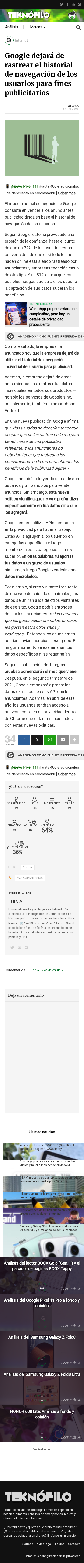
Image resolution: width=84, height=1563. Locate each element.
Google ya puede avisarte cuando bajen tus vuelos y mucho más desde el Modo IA (48, 1163)
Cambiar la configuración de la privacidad (52, 1556)
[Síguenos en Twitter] (13, 948)
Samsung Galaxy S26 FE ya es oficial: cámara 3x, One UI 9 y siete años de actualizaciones (49, 1228)
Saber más (67, 193)
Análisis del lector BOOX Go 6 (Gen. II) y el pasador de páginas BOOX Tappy (47, 1147)
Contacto (74, 1544)
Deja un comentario (46, 970)
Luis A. (75, 106)
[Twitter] (62, 4)
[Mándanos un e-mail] (20, 948)
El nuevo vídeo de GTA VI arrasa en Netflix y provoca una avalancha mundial (48, 1211)
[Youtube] (73, 4)
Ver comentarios (30, 877)
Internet (21, 40)
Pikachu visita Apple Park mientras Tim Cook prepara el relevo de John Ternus (48, 1195)
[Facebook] (67, 4)
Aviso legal (44, 1544)
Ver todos (39, 1449)
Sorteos (27, 1544)
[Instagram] (79, 4)
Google (27, 867)
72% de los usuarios (42, 247)
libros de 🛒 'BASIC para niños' (28, 923)
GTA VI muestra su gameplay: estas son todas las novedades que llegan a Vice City (50, 1179)
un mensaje (68, 1535)
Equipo (60, 1544)
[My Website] (27, 948)
